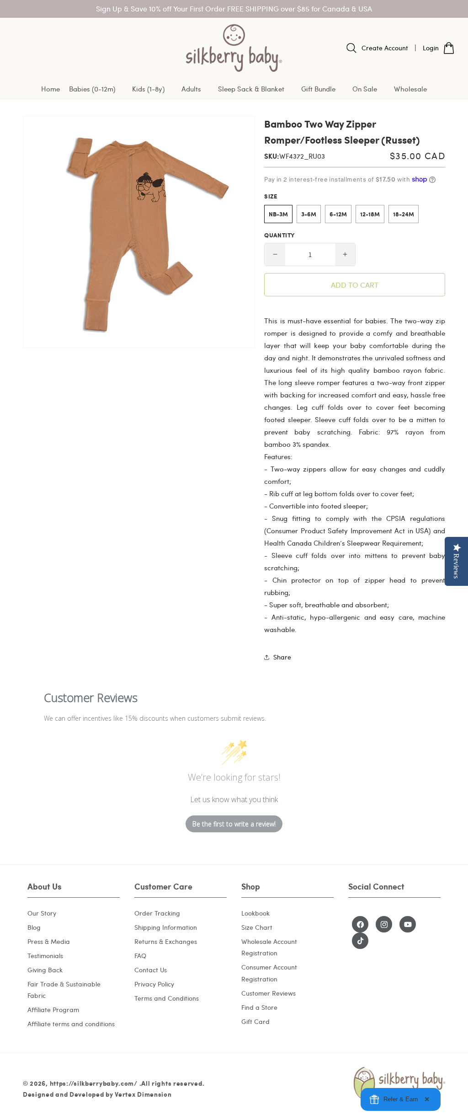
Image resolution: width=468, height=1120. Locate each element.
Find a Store (259, 1007)
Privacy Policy (154, 984)
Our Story (41, 913)
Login (431, 47)
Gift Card (255, 1021)
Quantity (279, 235)
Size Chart (256, 927)
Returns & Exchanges (165, 941)
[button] (96, 89)
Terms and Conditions (166, 998)
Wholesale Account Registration (269, 947)
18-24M (403, 214)
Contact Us (150, 969)
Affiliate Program (53, 1009)
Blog (34, 927)
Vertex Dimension (143, 1094)
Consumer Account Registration (269, 973)
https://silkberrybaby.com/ (94, 1083)
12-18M (370, 214)
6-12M (338, 214)
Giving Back (45, 969)
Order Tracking (157, 913)
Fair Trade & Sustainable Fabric (64, 990)
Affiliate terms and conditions (71, 1023)
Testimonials (45, 955)
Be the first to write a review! (234, 824)
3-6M (308, 214)
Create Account (385, 47)
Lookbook (255, 913)
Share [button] (282, 657)
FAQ (140, 955)
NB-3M (278, 214)
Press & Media (48, 941)
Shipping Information (165, 927)
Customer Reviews (268, 993)
